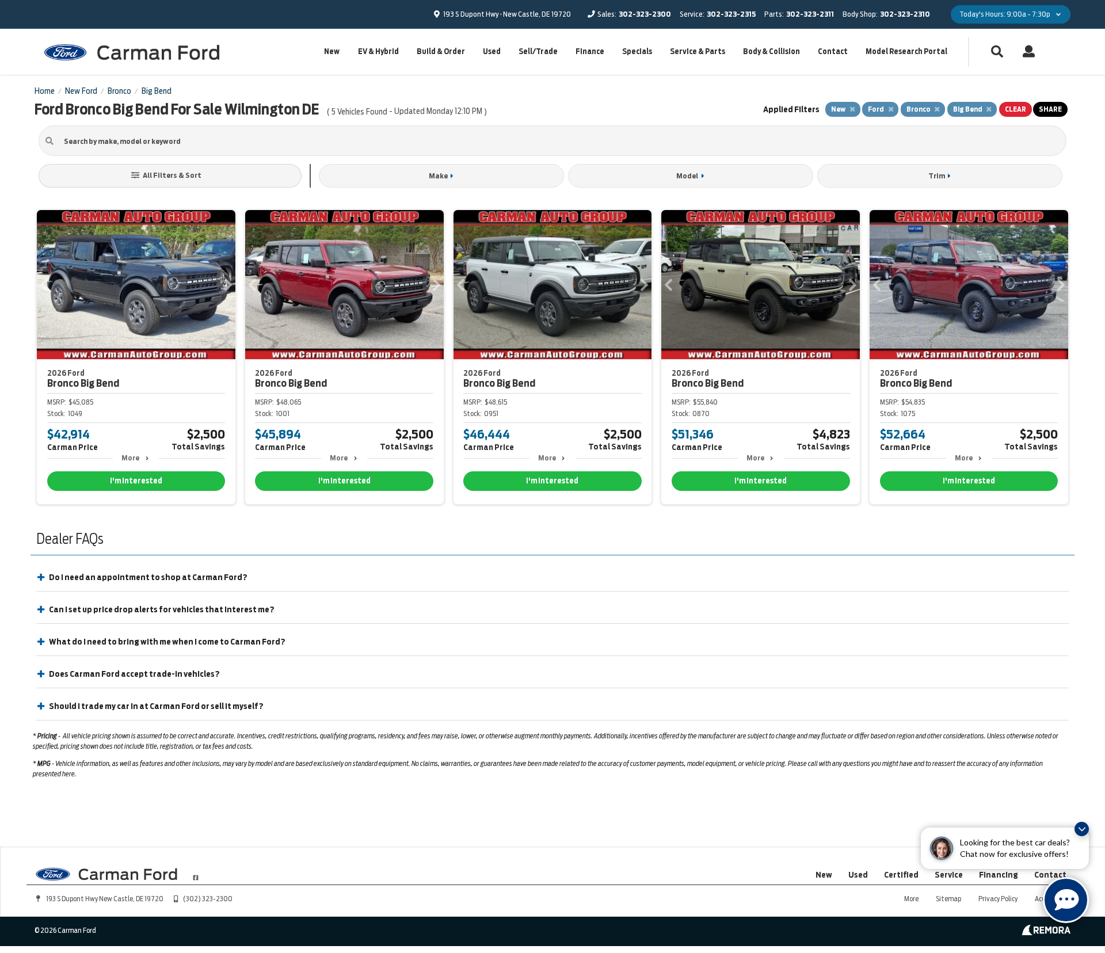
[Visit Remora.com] (1046, 932)
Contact (833, 51)
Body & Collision (771, 51)
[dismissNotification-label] (1081, 829)
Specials (637, 51)
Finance (590, 51)
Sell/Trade (538, 51)
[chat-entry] (1066, 900)
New (332, 51)
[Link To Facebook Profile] (195, 873)
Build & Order (441, 51)
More (130, 457)
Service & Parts (697, 51)
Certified (901, 874)
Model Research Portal (906, 51)
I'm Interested (136, 480)
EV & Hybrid (378, 51)
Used (492, 51)
